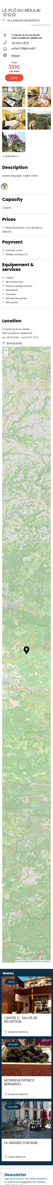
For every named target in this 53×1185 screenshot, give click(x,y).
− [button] (6, 354)
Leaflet (18, 961)
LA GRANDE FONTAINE (21, 1143)
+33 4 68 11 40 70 (20, 42)
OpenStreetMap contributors (40, 961)
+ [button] (6, 350)
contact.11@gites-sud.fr (23, 48)
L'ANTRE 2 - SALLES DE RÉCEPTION (20, 1020)
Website (15, 55)
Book (14, 78)
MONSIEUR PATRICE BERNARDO (19, 1082)
